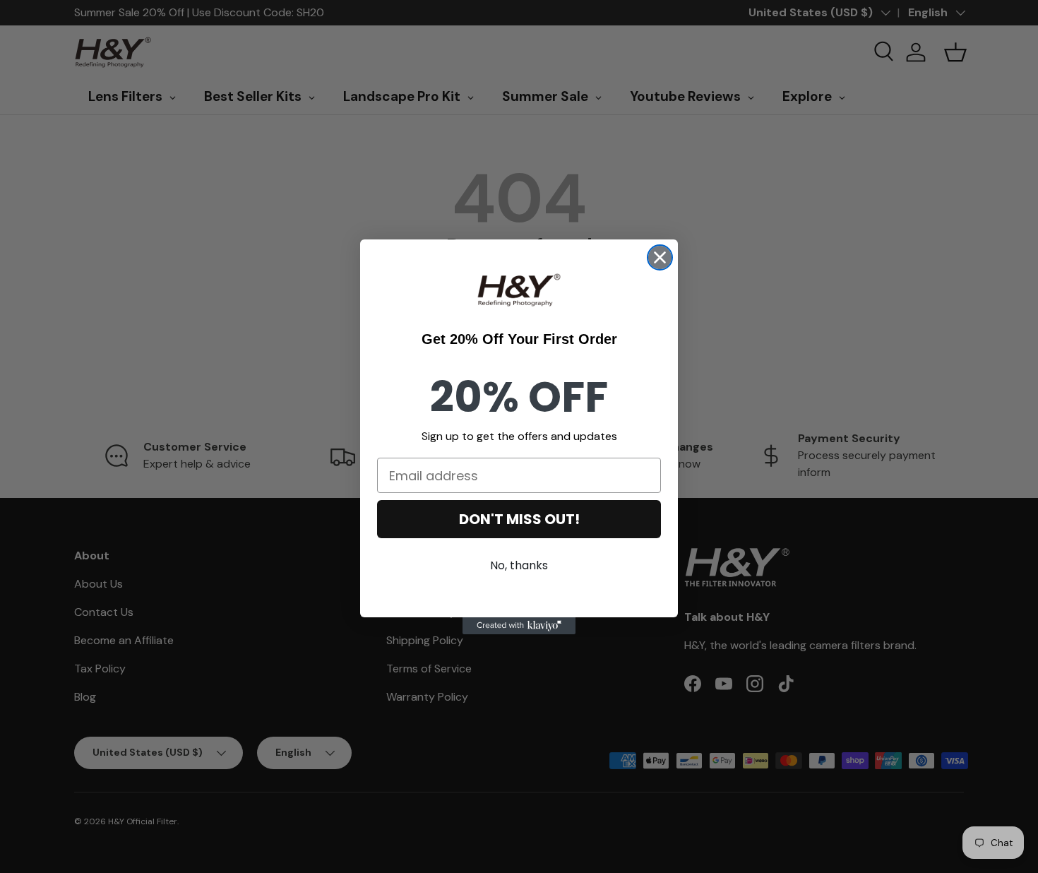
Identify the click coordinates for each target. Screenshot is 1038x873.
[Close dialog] (660, 257)
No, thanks (519, 565)
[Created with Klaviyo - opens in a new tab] (519, 625)
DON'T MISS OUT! (519, 519)
